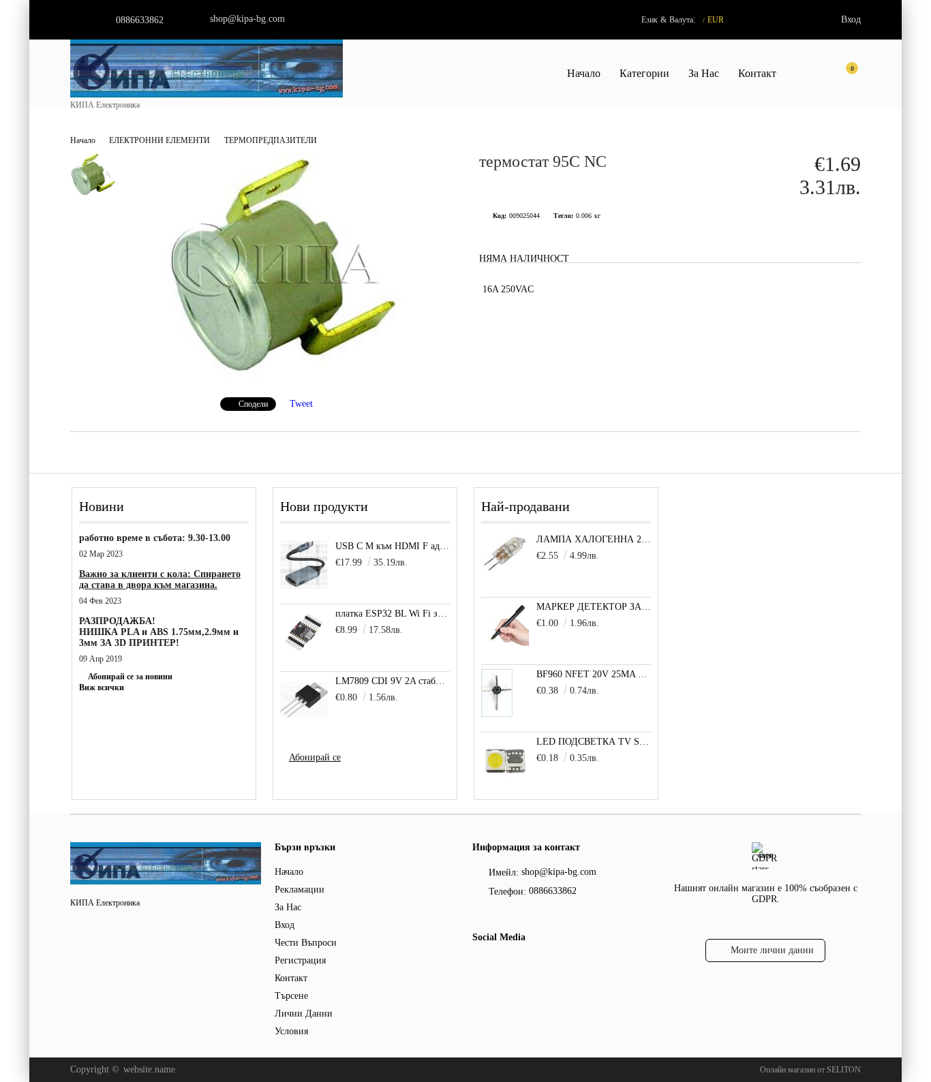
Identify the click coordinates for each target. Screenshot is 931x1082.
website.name (149, 1069)
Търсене (291, 996)
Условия (291, 1031)
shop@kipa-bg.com (247, 19)
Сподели (253, 404)
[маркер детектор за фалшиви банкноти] (505, 646)
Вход (851, 19)
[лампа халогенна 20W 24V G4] (505, 571)
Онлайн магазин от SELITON (810, 1070)
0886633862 (140, 20)
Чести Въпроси (306, 943)
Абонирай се (315, 757)
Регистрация (300, 960)
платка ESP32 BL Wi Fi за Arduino (393, 613)
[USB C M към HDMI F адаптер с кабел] (304, 565)
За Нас (703, 73)
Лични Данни (304, 1013)
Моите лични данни (772, 950)
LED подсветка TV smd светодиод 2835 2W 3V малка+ (594, 742)
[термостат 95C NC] (284, 378)
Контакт (757, 73)
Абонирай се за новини (130, 676)
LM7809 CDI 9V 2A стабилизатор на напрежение (393, 681)
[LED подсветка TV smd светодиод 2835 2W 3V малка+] (505, 781)
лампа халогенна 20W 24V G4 (594, 539)
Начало (583, 73)
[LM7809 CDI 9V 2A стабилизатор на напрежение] (304, 700)
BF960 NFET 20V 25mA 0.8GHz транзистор (594, 674)
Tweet (301, 404)
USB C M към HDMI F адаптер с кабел (393, 546)
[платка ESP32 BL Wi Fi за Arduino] (304, 632)
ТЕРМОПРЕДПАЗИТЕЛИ (270, 140)
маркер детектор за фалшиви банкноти (594, 607)
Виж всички (101, 687)
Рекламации (299, 889)
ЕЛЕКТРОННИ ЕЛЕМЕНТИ (159, 140)
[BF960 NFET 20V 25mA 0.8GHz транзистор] (497, 714)
